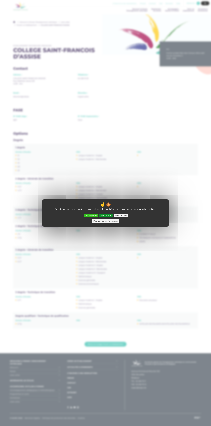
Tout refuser (106, 215)
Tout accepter (91, 215)
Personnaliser (121, 215)
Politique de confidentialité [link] (105, 221)
